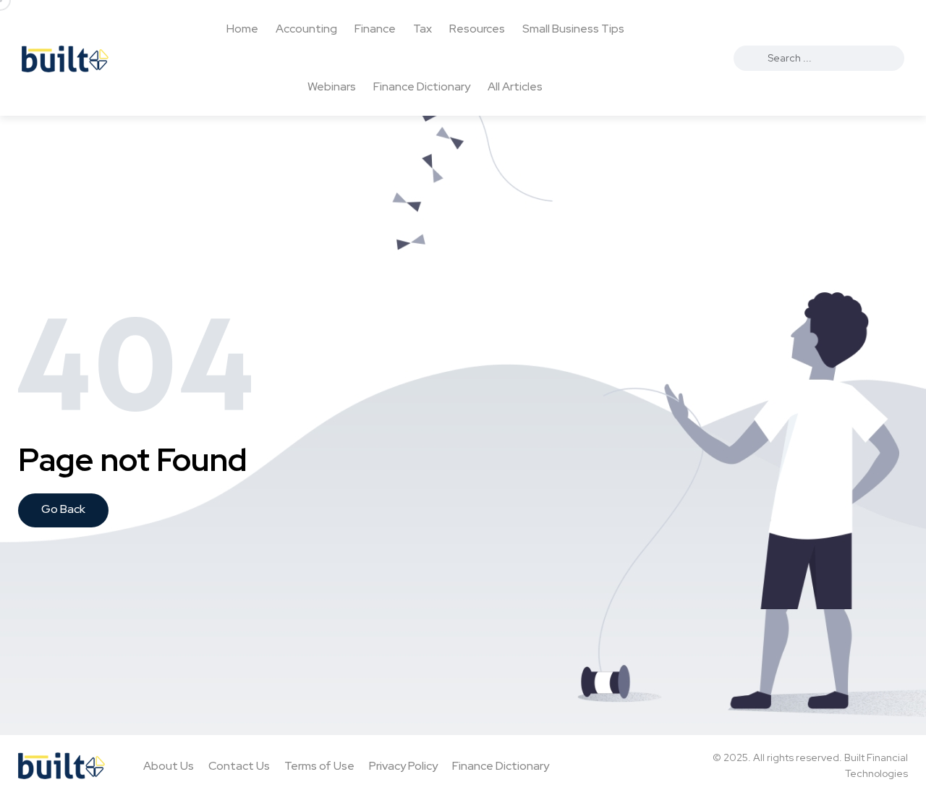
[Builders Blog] (65, 57)
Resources (477, 28)
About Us (168, 765)
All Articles (515, 86)
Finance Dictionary (421, 86)
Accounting (306, 28)
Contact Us (239, 765)
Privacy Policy (403, 765)
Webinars (331, 86)
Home (242, 28)
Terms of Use (319, 765)
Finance (375, 28)
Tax (422, 28)
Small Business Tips (573, 28)
